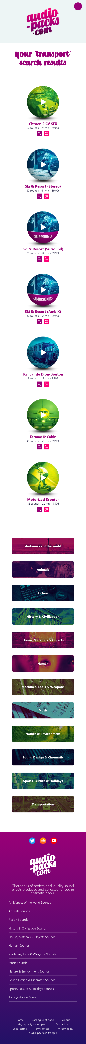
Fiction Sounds (18, 919)
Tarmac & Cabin (43, 436)
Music (43, 710)
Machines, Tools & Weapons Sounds (32, 954)
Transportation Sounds (24, 997)
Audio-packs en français (43, 1033)
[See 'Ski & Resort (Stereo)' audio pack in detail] (39, 196)
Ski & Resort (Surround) (43, 249)
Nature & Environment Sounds (29, 971)
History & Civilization (43, 616)
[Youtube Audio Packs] (54, 841)
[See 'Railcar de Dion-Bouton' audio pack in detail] (39, 384)
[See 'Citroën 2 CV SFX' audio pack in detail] (39, 133)
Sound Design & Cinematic (43, 757)
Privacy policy (65, 1028)
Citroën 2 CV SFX (43, 123)
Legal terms (20, 1028)
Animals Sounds (19, 911)
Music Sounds (18, 963)
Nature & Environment (43, 734)
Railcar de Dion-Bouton (43, 374)
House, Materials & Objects (43, 640)
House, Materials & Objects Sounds (32, 937)
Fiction (43, 593)
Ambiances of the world (43, 546)
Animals (43, 569)
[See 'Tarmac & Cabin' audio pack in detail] (39, 446)
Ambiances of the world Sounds (30, 902)
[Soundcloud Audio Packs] (43, 841)
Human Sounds (19, 945)
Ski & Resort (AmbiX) (43, 311)
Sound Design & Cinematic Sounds (32, 980)
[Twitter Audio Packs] (32, 841)
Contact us (62, 1024)
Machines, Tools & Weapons (43, 687)
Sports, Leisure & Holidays (43, 781)
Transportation (43, 804)
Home (20, 1020)
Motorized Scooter (43, 499)
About (66, 1020)
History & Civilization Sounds (28, 928)
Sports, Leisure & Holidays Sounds (31, 988)
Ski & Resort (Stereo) (43, 186)
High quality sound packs (33, 1024)
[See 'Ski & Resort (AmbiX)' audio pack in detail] (39, 321)
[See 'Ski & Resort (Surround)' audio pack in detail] (39, 259)
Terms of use (42, 1028)
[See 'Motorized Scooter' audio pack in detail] (39, 509)
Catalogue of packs (43, 1020)
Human (43, 663)
